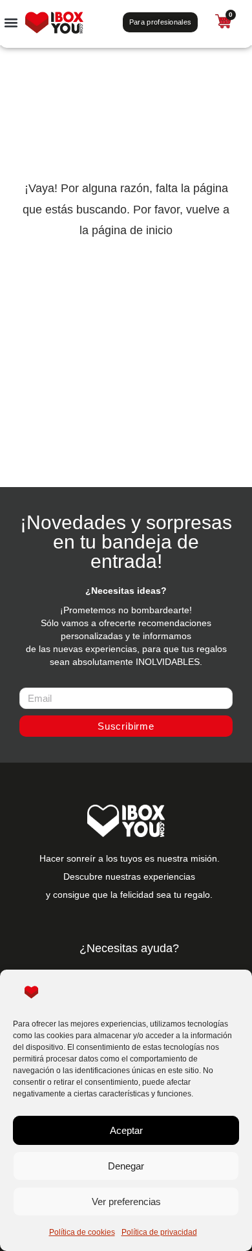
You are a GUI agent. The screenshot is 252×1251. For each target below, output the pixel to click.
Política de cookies (82, 1232)
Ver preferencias (126, 1201)
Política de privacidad (159, 1232)
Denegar (126, 1165)
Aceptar (126, 1130)
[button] (10, 22)
